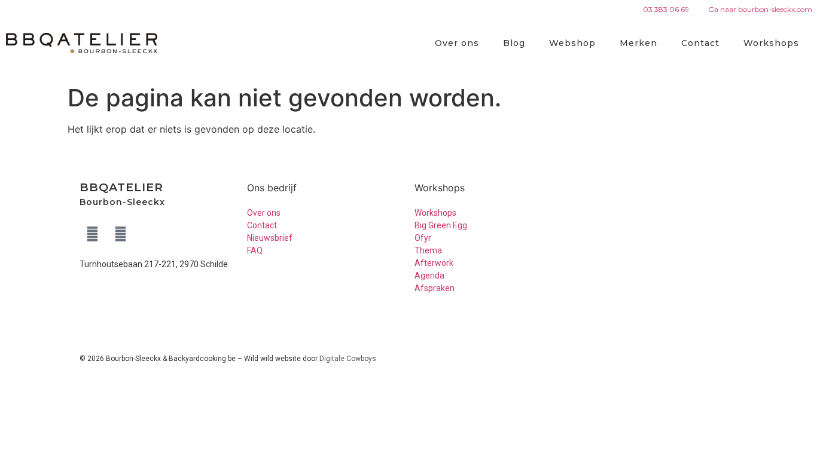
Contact (700, 43)
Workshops (771, 43)
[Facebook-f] (92, 233)
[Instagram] (120, 233)
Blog (514, 43)
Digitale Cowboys (347, 358)
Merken (638, 43)
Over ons (457, 43)
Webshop (572, 43)
